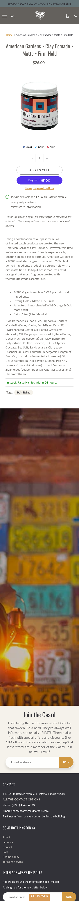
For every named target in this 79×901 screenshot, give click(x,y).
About (6, 837)
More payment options (39, 188)
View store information (26, 206)
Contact (7, 847)
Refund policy (11, 856)
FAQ (5, 852)
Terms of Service (13, 861)
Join (66, 762)
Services (8, 842)
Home (9, 34)
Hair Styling (23, 392)
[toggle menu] (4, 15)
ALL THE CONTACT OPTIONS (21, 799)
